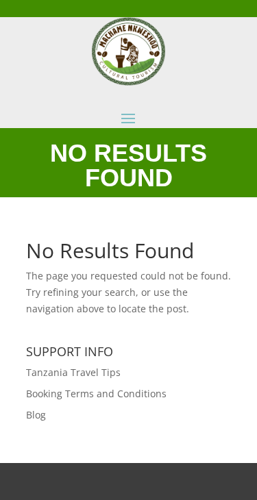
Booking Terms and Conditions (96, 393)
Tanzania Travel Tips (73, 372)
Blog (36, 414)
